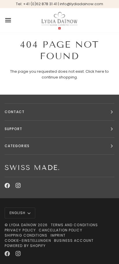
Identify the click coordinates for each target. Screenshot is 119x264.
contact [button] (15, 111)
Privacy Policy (20, 230)
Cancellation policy (60, 230)
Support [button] (14, 128)
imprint (58, 235)
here (99, 71)
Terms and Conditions (74, 224)
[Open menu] (13, 20)
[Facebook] (7, 185)
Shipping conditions (26, 235)
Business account (74, 240)
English (18, 212)
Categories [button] (17, 145)
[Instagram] (18, 185)
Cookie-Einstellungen (28, 240)
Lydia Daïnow (23, 224)
